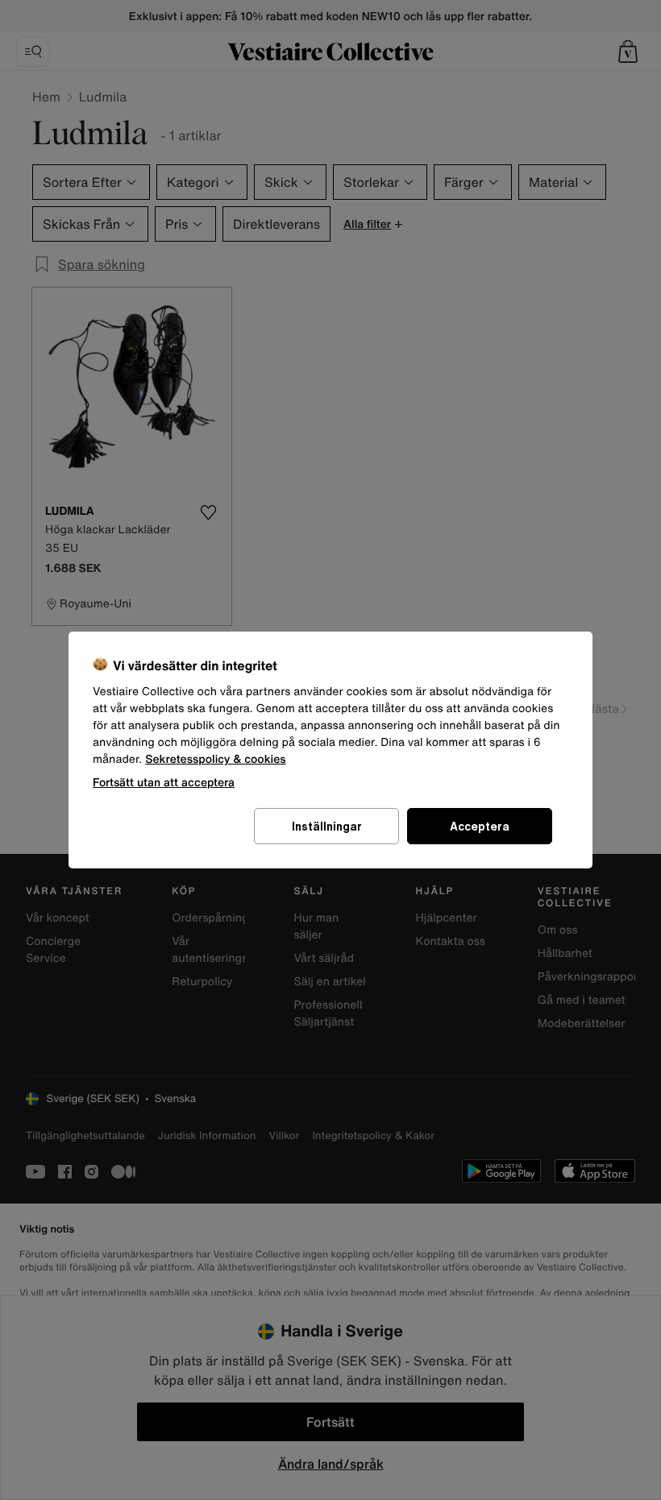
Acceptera (479, 826)
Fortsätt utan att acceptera (164, 781)
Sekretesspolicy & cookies (215, 759)
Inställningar (327, 826)
